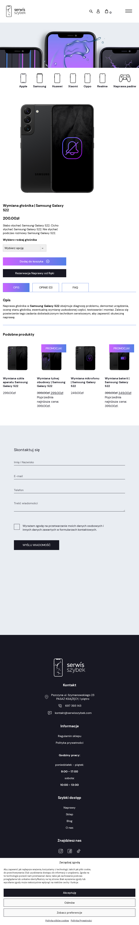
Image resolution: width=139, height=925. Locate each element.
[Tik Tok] (78, 851)
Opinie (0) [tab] (45, 287)
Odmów (69, 903)
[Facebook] (70, 851)
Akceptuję (69, 893)
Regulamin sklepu (69, 736)
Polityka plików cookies (57, 920)
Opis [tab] (16, 287)
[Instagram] (60, 852)
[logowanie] (98, 12)
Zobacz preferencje (69, 913)
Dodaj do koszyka (31, 261)
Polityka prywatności (69, 743)
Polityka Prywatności (81, 920)
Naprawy (69, 808)
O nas (69, 828)
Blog (69, 821)
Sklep (69, 814)
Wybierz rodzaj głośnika (20, 240)
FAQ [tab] (75, 287)
